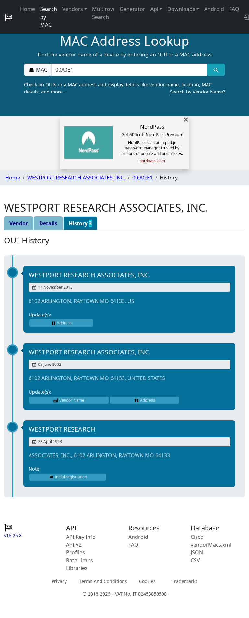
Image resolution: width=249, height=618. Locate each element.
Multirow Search (103, 13)
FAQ (234, 9)
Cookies (147, 581)
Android (214, 9)
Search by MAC (48, 17)
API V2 (74, 544)
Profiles (75, 552)
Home (27, 9)
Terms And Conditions (103, 581)
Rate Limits (79, 560)
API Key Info (81, 536)
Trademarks (184, 581)
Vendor (18, 223)
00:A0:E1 (142, 177)
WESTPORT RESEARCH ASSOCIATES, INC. (76, 177)
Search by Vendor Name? (197, 92)
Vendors (72, 9)
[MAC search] (216, 70)
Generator (132, 9)
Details (48, 223)
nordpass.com (152, 161)
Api (154, 9)
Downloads (181, 9)
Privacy (59, 581)
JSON (197, 552)
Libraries (77, 568)
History (80, 223)
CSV (195, 560)
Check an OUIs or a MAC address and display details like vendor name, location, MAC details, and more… (124, 88)
